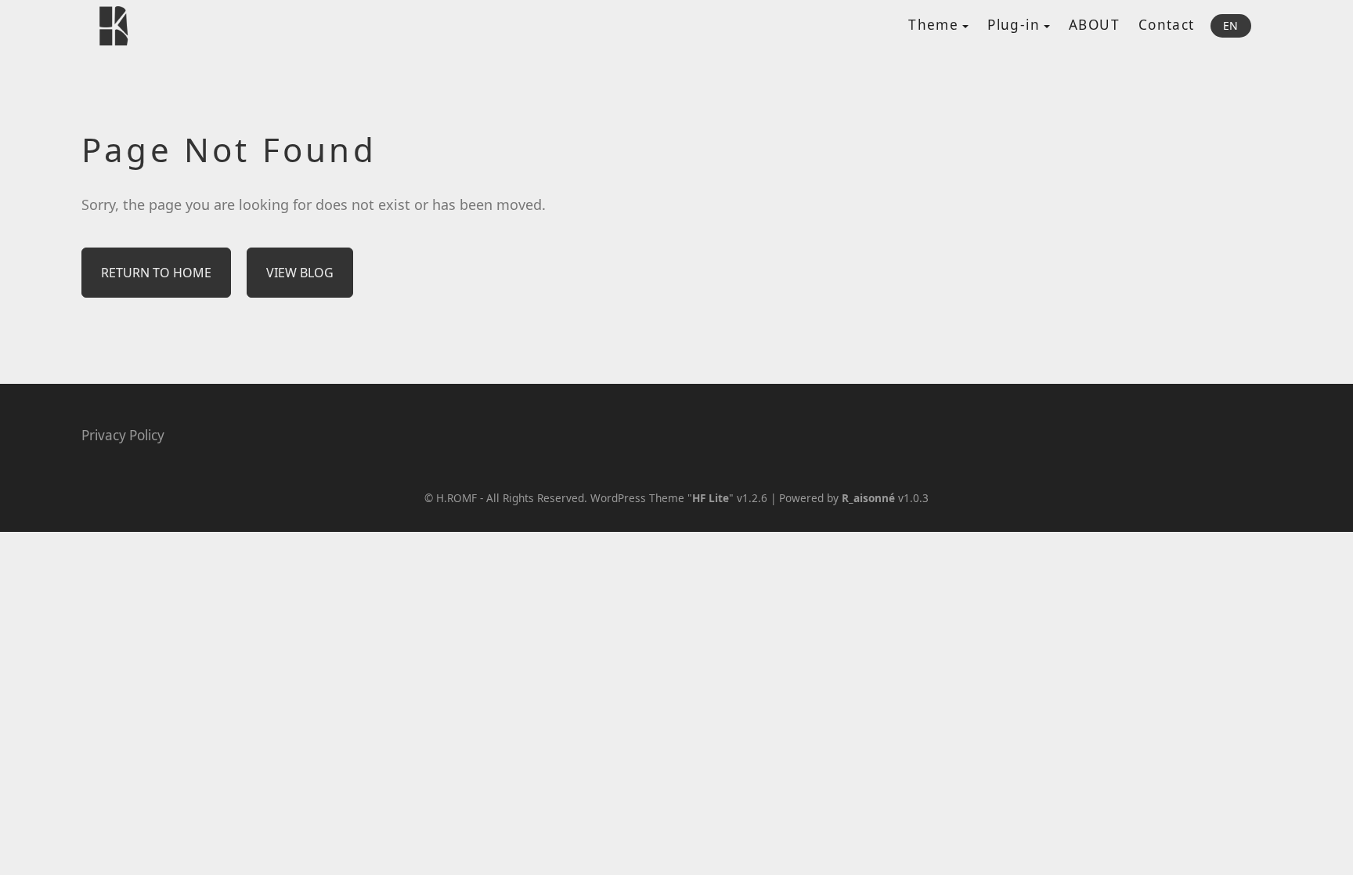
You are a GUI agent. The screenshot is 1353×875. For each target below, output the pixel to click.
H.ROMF (456, 497)
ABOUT (1094, 25)
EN (1231, 25)
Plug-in (1013, 25)
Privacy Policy (122, 435)
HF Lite (710, 497)
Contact (1166, 25)
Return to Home (156, 272)
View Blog (300, 272)
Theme (933, 25)
